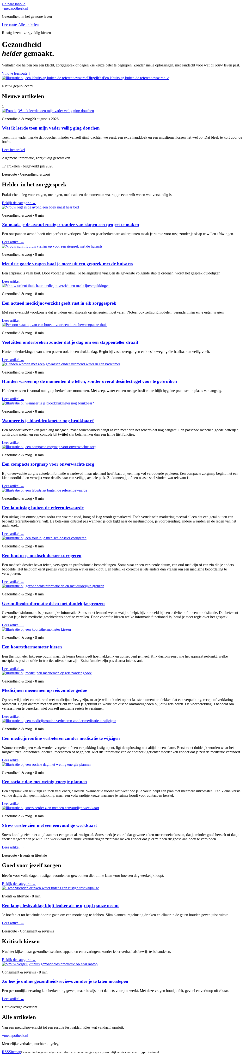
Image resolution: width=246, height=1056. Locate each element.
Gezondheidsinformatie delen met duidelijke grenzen (53, 603)
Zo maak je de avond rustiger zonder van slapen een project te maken (70, 224)
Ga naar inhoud (13, 4)
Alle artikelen (28, 25)
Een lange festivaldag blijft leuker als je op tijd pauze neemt (60, 905)
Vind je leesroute (16, 73)
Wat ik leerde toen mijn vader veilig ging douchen (51, 128)
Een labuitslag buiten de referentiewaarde (43, 507)
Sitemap (15, 1052)
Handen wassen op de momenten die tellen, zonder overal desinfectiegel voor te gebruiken (89, 381)
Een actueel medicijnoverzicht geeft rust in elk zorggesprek (59, 303)
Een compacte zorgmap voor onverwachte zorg (48, 464)
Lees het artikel (13, 150)
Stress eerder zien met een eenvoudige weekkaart (49, 825)
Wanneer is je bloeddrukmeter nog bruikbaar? (48, 420)
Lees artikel (13, 242)
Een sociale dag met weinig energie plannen (44, 781)
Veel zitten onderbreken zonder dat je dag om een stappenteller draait (70, 342)
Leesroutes (10, 25)
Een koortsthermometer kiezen (32, 646)
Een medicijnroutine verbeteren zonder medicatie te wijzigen (61, 738)
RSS (5, 1052)
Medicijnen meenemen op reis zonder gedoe (44, 690)
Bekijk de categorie (19, 203)
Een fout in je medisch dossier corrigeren (41, 555)
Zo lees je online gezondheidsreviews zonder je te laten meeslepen (65, 981)
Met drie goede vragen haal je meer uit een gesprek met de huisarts (67, 263)
